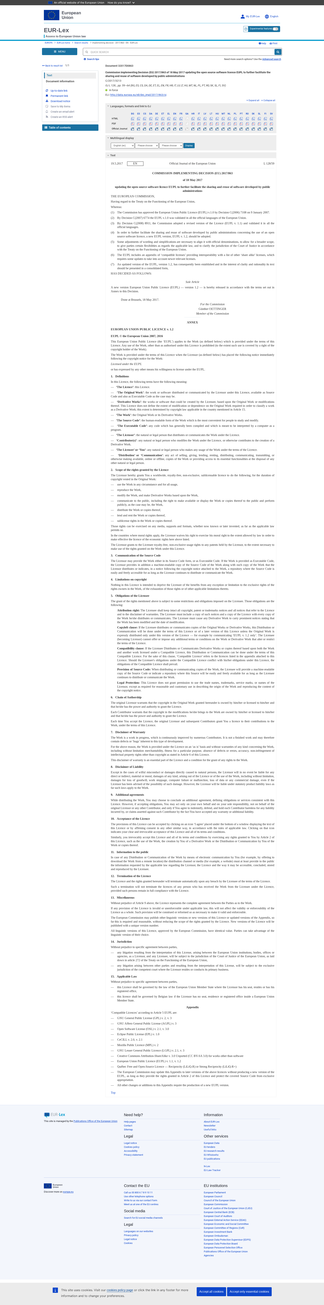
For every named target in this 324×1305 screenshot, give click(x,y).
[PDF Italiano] (199, 123)
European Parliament (215, 1192)
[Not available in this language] (187, 118)
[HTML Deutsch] (157, 118)
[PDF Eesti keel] (163, 123)
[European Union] (53, 1186)
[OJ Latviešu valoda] (205, 128)
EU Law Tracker (212, 1170)
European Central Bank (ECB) (219, 1212)
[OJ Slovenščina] (259, 128)
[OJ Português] (241, 128)
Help (263, 43)
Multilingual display (122, 138)
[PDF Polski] (235, 123)
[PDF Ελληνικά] (169, 123)
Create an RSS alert (62, 116)
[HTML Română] (247, 118)
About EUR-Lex (211, 1121)
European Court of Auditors (218, 1216)
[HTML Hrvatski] (193, 118)
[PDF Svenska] (271, 123)
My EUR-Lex (253, 16)
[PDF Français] (181, 123)
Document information (60, 81)
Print (274, 43)
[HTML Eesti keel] (163, 118)
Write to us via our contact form (140, 1200)
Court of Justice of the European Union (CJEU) (228, 1208)
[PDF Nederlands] (229, 123)
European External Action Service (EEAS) (225, 1220)
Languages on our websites (138, 1231)
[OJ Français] (181, 128)
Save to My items (60, 106)
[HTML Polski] (235, 118)
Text (49, 75)
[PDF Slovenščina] (259, 123)
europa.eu (68, 1191)
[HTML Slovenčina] (253, 118)
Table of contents (59, 127)
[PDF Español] (139, 123)
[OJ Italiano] (199, 128)
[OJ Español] (139, 128)
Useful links (210, 1129)
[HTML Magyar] (217, 118)
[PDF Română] (247, 123)
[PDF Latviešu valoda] (205, 123)
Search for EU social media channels (143, 1217)
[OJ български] (133, 128)
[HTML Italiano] (199, 118)
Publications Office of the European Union (95, 1121)
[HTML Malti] (223, 118)
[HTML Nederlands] (229, 118)
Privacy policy (131, 1235)
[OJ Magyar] (217, 128)
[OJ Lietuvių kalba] (211, 128)
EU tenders (209, 1147)
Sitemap (128, 1129)
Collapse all (269, 100)
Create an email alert (62, 111)
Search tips (92, 59)
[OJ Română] (247, 128)
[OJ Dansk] (151, 128)
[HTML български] (133, 118)
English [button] (274, 16)
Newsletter (209, 1125)
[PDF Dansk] (151, 123)
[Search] (277, 52)
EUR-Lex (56, 30)
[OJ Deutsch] (157, 128)
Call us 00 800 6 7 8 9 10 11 (138, 1192)
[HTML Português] (241, 118)
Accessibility (130, 1150)
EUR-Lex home (63, 43)
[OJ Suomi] (265, 128)
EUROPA (48, 43)
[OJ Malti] (223, 128)
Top (113, 1092)
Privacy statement (133, 1154)
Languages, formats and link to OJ (130, 106)
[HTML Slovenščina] (259, 118)
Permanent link (59, 95)
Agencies (209, 1255)
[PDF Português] (241, 123)
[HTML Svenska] (271, 118)
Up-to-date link (59, 90)
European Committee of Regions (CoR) (224, 1227)
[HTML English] (175, 118)
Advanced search (271, 59)
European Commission (216, 1204)
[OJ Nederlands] (229, 128)
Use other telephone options (139, 1196)
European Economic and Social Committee (226, 1224)
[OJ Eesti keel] (163, 128)
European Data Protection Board (221, 1243)
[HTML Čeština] (145, 118)
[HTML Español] (139, 118)
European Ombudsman (216, 1235)
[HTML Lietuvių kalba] (211, 118)
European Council (213, 1196)
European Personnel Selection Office (223, 1247)
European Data (211, 1143)
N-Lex (207, 1166)
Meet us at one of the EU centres (141, 1204)
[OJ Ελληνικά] (169, 128)
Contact (128, 1125)
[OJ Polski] (235, 128)
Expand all (254, 100)
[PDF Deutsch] (157, 123)
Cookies (128, 1243)
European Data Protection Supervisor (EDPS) (227, 1239)
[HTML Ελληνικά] (169, 118)
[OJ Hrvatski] (193, 128)
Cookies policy (131, 1147)
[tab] (191, 106)
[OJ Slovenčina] (253, 128)
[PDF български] (133, 123)
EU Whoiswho (211, 1154)
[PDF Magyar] (217, 123)
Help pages (130, 1121)
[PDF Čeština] (145, 123)
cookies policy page (120, 1290)
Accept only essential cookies (249, 1291)
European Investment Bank (218, 1231)
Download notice (60, 101)
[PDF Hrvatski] (193, 123)
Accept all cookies (211, 1291)
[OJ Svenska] (271, 128)
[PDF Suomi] (265, 123)
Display (189, 145)
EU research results (214, 1150)
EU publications (212, 1158)
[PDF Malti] (223, 123)
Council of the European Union (220, 1200)
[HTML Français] (181, 118)
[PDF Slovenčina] (253, 123)
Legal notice (130, 1143)
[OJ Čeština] (145, 128)
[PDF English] (175, 123)
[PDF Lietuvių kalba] (211, 123)
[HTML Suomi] (265, 118)
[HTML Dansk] (151, 118)
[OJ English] (175, 128)
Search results (81, 43)
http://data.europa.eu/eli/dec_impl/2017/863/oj (138, 94)
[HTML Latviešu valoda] (205, 118)
